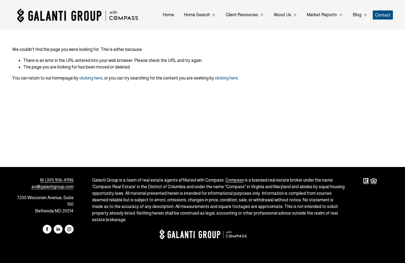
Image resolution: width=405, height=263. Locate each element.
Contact (383, 15)
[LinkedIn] (58, 229)
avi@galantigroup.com (52, 186)
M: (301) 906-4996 (57, 180)
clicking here (90, 78)
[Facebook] (47, 229)
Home (168, 14)
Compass (234, 180)
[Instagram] (69, 229)
